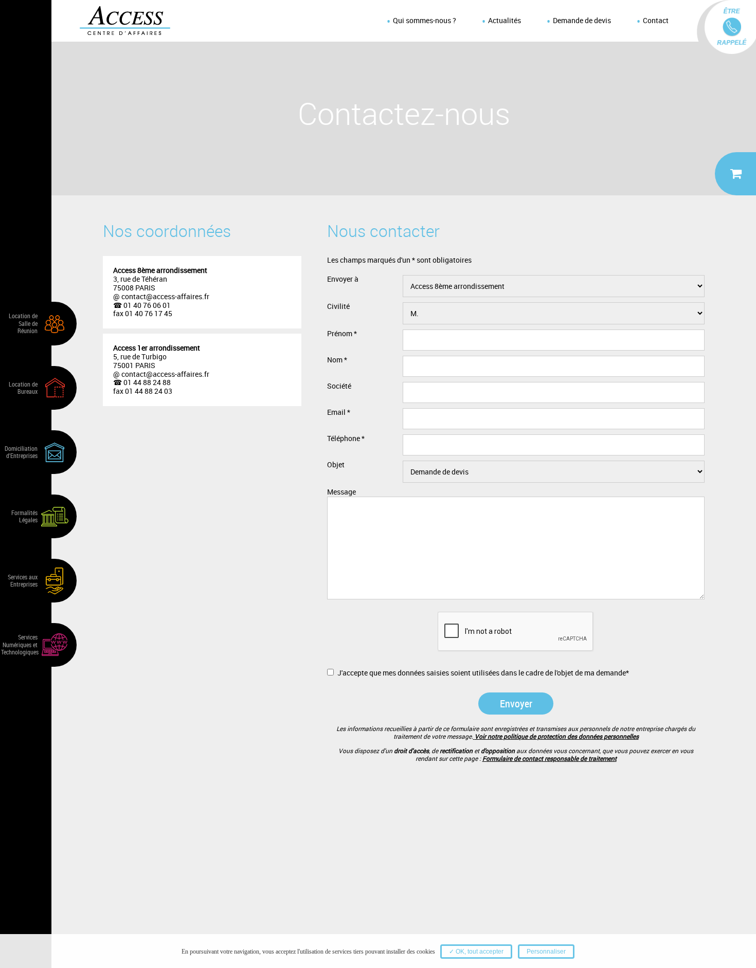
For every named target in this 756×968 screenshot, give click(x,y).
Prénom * (342, 334)
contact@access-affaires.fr (164, 296)
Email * (338, 412)
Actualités (504, 20)
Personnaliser (546, 951)
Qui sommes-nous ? (424, 20)
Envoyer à (342, 279)
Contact (656, 20)
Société (339, 386)
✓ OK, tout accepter (476, 951)
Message (341, 492)
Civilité (338, 306)
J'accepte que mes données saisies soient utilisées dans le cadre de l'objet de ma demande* (483, 673)
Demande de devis (582, 20)
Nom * (337, 360)
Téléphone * (346, 438)
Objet (336, 465)
